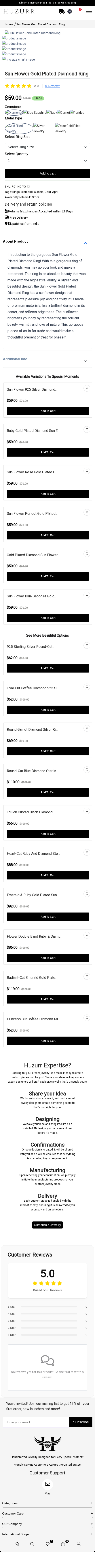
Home (10, 24)
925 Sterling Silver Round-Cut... (30, 647)
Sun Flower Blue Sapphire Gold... (31, 596)
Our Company (12, 1524)
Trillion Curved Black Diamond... (31, 812)
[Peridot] (77, 112)
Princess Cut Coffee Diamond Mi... (33, 1019)
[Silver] (44, 131)
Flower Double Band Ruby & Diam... (34, 936)
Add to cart (47, 173)
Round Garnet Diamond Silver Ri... (32, 729)
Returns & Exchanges (23, 211)
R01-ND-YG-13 (21, 186)
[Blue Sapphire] (34, 112)
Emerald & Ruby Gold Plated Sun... (33, 895)
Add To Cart (48, 411)
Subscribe (81, 1422)
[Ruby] (51, 112)
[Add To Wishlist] (87, 388)
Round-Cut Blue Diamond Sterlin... (32, 771)
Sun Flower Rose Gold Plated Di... (32, 472)
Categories (9, 1503)
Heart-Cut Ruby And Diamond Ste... (33, 853)
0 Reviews (52, 86)
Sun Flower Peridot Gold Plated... (32, 513)
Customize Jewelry (47, 1225)
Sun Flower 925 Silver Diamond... (32, 389)
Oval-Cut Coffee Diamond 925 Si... (33, 688)
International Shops (15, 1534)
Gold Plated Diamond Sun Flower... (33, 555)
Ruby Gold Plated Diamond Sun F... (33, 431)
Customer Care (13, 1513)
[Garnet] (63, 112)
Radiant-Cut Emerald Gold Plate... (32, 978)
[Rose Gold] (72, 131)
